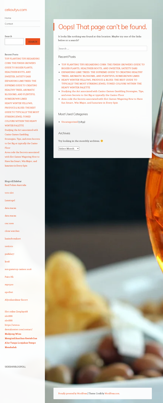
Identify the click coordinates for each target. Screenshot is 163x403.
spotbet (9, 292)
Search (8, 36)
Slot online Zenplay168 (16, 311)
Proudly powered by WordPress (72, 393)
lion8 (7, 261)
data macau (10, 207)
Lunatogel (10, 200)
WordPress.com (112, 393)
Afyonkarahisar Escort (16, 299)
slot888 (9, 315)
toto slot (9, 192)
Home (8, 18)
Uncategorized (69, 121)
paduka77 (9, 253)
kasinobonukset (13, 238)
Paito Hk (9, 276)
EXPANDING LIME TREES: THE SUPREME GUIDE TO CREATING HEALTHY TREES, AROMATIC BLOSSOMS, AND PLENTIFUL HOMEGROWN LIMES (21, 89)
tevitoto (9, 246)
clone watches (12, 230)
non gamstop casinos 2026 (18, 269)
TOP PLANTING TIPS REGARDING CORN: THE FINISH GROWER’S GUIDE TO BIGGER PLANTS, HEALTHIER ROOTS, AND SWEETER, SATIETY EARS (22, 67)
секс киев (9, 223)
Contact (9, 23)
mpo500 (9, 284)
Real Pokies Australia (15, 185)
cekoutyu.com (16, 9)
